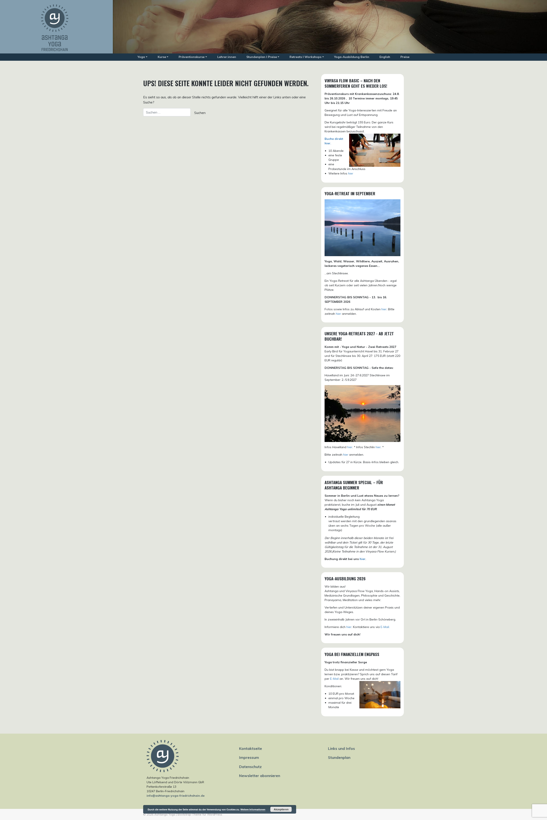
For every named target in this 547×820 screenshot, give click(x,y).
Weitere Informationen (252, 809)
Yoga (141, 57)
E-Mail (334, 679)
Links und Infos (341, 748)
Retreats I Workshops (305, 57)
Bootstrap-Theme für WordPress (200, 814)
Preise (404, 57)
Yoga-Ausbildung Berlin (351, 57)
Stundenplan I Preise (261, 57)
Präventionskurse (191, 57)
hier (350, 173)
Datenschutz (250, 766)
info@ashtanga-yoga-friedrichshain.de (175, 796)
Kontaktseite (250, 748)
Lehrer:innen (226, 57)
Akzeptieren (281, 809)
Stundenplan (339, 757)
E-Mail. (385, 627)
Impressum (249, 757)
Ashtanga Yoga (164, 814)
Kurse (162, 57)
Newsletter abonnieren (259, 775)
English (384, 57)
